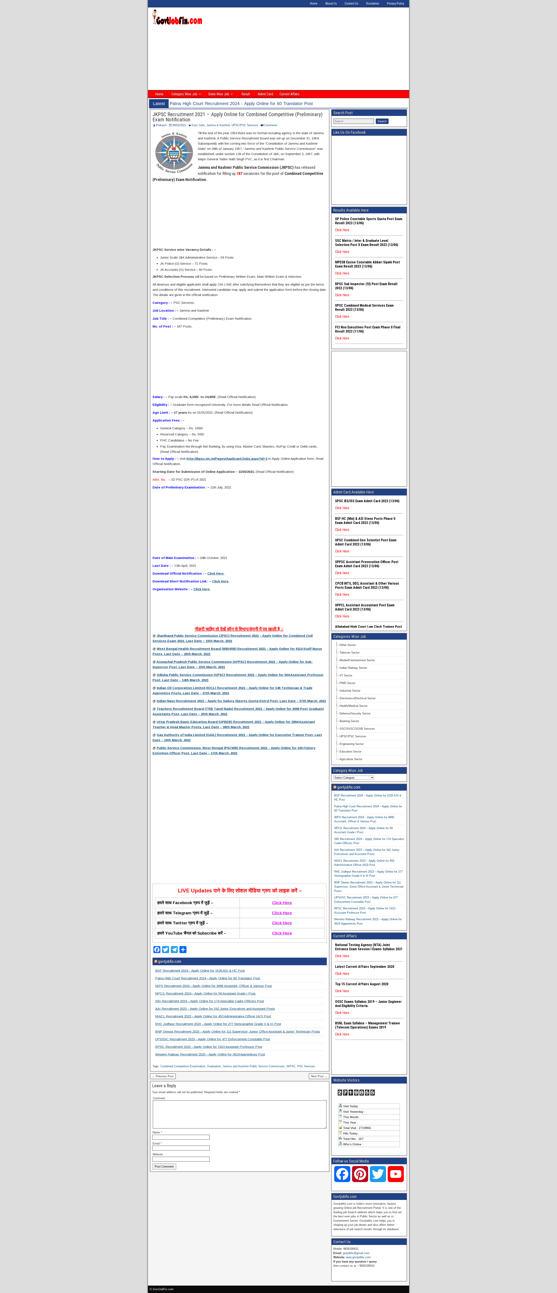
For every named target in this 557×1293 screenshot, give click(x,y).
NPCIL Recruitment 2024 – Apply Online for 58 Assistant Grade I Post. (205, 993)
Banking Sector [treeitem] (349, 721)
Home (313, 3)
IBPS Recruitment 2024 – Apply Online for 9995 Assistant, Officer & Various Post (213, 986)
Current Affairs (289, 94)
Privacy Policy (395, 3)
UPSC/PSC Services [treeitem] (353, 736)
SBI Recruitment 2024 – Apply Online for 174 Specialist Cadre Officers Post (209, 1001)
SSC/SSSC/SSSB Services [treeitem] (357, 728)
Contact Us (351, 3)
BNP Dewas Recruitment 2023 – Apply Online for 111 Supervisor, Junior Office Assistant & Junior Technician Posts (237, 1031)
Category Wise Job (184, 94)
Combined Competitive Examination (182, 1066)
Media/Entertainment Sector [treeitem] (357, 660)
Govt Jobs (198, 125)
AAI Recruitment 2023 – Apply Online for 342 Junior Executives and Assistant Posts (215, 1008)
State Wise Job (218, 94)
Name (157, 1132)
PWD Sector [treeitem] (347, 683)
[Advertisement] (278, 58)
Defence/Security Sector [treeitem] (355, 713)
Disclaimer (372, 3)
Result (246, 94)
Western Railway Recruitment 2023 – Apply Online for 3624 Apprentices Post (210, 1054)
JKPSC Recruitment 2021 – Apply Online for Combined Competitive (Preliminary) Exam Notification (238, 117)
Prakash (161, 125)
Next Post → (319, 1076)
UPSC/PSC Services (245, 125)
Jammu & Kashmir (218, 125)
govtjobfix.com (169, 961)
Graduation (214, 1066)
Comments (270, 125)
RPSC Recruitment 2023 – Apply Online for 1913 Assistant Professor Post (208, 1047)
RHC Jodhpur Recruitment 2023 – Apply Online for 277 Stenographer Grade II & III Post (218, 1024)
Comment (159, 1098)
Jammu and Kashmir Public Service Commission (253, 1066)
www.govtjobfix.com (358, 1257)
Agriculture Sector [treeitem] (351, 759)
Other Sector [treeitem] (348, 645)
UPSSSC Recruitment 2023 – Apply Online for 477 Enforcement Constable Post (212, 1039)
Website (158, 1154)
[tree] (369, 702)
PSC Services (306, 1066)
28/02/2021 (179, 125)
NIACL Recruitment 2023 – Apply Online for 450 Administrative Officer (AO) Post (213, 1016)
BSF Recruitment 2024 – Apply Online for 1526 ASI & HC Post (200, 970)
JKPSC (290, 1066)
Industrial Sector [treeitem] (350, 690)
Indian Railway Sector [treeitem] (353, 667)
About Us (331, 3)
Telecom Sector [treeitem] (349, 652)
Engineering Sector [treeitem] (352, 744)
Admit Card (265, 94)
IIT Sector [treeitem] (346, 675)
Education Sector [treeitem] (350, 751)
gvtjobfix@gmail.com (356, 1253)
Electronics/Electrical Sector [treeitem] (358, 698)
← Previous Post (163, 1076)
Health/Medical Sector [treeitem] (353, 706)
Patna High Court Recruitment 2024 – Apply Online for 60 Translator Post (207, 978)
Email (157, 1143)
